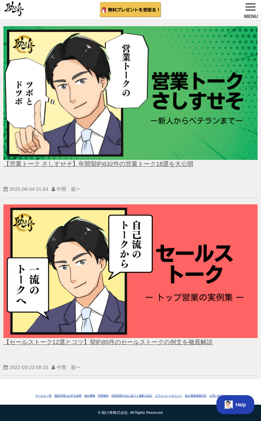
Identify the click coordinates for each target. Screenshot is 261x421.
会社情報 (89, 395)
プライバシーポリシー (168, 395)
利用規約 (103, 395)
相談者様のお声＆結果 (68, 395)
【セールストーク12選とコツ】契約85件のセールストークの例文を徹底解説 (108, 342)
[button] (251, 9)
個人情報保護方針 (196, 395)
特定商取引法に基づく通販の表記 (131, 395)
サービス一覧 (43, 395)
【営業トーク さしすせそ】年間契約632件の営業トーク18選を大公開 (98, 164)
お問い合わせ (217, 395)
